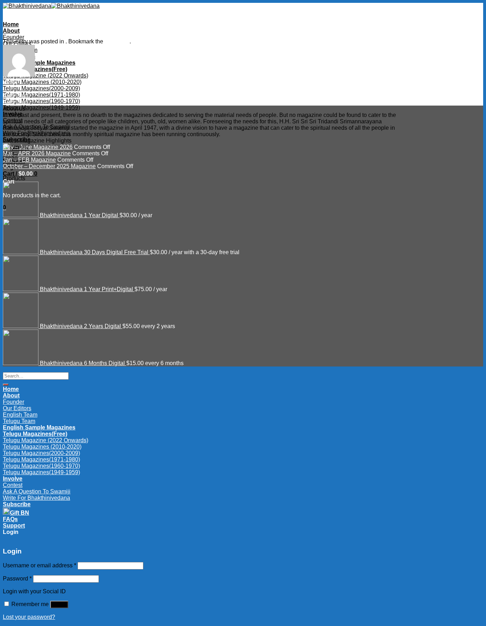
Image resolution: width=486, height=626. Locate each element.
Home (11, 24)
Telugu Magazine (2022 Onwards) (45, 76)
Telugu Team (19, 421)
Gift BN (19, 513)
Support (14, 526)
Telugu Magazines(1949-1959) (41, 108)
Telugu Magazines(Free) (35, 69)
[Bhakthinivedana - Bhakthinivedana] (51, 6)
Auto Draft (15, 96)
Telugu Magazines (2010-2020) (42, 82)
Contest (12, 120)
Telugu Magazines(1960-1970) (41, 101)
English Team (20, 415)
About (11, 31)
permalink (117, 41)
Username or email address (39, 565)
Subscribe (17, 504)
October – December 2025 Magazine (49, 166)
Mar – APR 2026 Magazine (37, 153)
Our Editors (17, 408)
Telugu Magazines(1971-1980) (41, 95)
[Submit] (6, 385)
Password (17, 579)
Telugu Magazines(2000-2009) (41, 88)
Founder (13, 37)
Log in (59, 604)
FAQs (10, 519)
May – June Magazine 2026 (38, 147)
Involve (12, 114)
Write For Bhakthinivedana (36, 133)
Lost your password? (29, 617)
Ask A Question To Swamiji (36, 127)
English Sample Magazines (39, 63)
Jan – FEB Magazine (29, 160)
